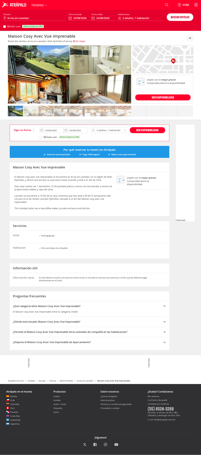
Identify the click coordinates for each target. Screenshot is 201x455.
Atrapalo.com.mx (16, 380)
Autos (56, 412)
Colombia (14, 404)
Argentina (14, 423)
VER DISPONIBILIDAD (163, 97)
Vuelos (56, 396)
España (13, 396)
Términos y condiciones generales (116, 404)
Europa (42, 380)
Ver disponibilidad (147, 130)
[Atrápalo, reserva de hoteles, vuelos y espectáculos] (14, 5)
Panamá (14, 412)
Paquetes (57, 408)
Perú (12, 408)
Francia (52, 380)
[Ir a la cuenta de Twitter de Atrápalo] (85, 445)
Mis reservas (153, 396)
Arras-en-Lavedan (85, 380)
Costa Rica (15, 416)
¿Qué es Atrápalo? (108, 396)
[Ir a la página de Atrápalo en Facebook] (95, 445)
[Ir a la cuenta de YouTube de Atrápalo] (116, 445)
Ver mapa (80, 41)
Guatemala (15, 419)
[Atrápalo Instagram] (106, 445)
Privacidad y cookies (109, 408)
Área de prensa (107, 400)
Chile (12, 400)
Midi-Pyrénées (66, 380)
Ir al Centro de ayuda (157, 400)
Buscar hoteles (180, 17)
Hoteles (31, 380)
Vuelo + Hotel (59, 404)
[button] (190, 38)
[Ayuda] (183, 5)
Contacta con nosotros (158, 404)
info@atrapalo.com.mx (164, 419)
